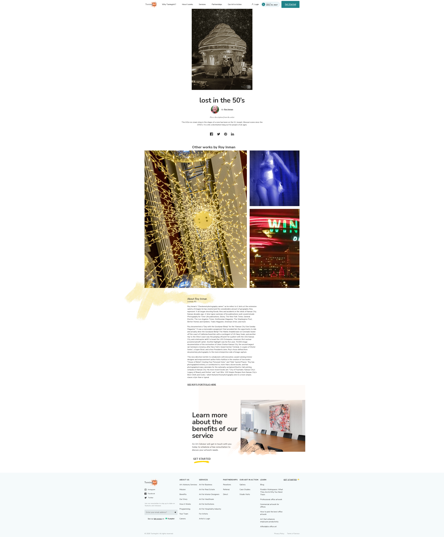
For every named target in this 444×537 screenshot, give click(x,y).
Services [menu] (202, 4)
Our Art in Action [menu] (235, 4)
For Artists (203, 514)
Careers (182, 518)
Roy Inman (228, 109)
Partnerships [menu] (217, 4)
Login (256, 4)
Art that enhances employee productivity (269, 520)
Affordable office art (268, 526)
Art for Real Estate (207, 489)
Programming (184, 509)
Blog (262, 484)
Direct (225, 494)
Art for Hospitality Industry (210, 509)
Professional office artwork (271, 499)
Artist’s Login (204, 518)
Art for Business (205, 484)
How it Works (185, 504)
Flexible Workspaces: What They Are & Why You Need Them (271, 492)
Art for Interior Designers (209, 494)
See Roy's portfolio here (201, 384)
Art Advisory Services (188, 484)
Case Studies (245, 489)
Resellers (227, 484)
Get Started (290, 4)
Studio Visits (245, 494)
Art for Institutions (206, 504)
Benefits (183, 494)
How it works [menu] (187, 4)
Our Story (183, 499)
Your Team (183, 514)
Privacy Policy (279, 533)
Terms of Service (293, 533)
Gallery (242, 484)
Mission (182, 489)
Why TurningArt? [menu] (169, 4)
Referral (226, 489)
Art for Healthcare (206, 499)
